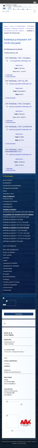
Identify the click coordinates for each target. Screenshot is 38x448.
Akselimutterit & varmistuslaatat (12, 185)
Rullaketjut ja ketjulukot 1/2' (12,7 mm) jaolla (15, 222)
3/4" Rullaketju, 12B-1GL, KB (16, 81)
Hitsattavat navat (8, 198)
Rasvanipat (6, 274)
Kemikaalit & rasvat (8, 193)
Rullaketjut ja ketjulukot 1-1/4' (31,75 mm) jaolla (16, 236)
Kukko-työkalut (7, 255)
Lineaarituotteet (7, 271)
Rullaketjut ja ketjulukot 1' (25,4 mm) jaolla (15, 230)
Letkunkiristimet (7, 268)
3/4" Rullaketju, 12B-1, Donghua (17, 58)
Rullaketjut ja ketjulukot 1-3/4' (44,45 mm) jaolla (16, 238)
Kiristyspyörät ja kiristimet (10, 201)
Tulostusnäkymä (21, 26)
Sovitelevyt (6, 279)
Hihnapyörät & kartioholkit (10, 188)
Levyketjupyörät (7, 204)
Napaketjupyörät (7, 207)
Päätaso (6, 26)
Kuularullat (6, 258)
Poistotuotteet (7, 290)
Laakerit (5, 260)
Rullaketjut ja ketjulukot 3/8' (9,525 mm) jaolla (16, 217)
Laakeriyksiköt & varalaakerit (11, 266)
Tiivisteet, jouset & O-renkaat (11, 282)
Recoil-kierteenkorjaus (9, 276)
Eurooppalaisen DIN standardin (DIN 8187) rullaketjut (18, 214)
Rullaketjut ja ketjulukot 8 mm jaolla (13, 241)
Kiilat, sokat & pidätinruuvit (10, 249)
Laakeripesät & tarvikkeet (10, 263)
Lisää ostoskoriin (10, 76)
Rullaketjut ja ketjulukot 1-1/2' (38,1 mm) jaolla (16, 233)
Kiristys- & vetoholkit (9, 252)
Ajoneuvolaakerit (7, 180)
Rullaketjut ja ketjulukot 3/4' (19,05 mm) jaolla (16, 227)
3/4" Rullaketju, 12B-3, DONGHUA (18, 127)
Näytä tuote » (19, 65)
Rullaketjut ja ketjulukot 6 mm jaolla (13, 219)
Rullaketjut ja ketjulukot (18, 28)
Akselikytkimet (7, 183)
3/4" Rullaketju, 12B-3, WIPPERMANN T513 (14, 150)
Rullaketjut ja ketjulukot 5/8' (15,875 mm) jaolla (16, 225)
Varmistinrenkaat (7, 287)
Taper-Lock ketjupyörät (9, 246)
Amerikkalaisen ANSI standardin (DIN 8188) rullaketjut (18, 212)
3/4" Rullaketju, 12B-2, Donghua (17, 104)
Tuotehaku (31, 26)
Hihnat (5, 191)
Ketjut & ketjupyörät (8, 196)
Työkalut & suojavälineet (10, 285)
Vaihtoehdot (9, 75)
